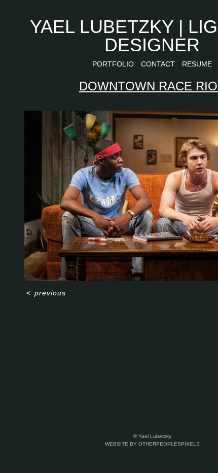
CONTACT (158, 64)
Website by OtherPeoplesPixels (152, 444)
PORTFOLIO (113, 64)
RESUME (197, 64)
